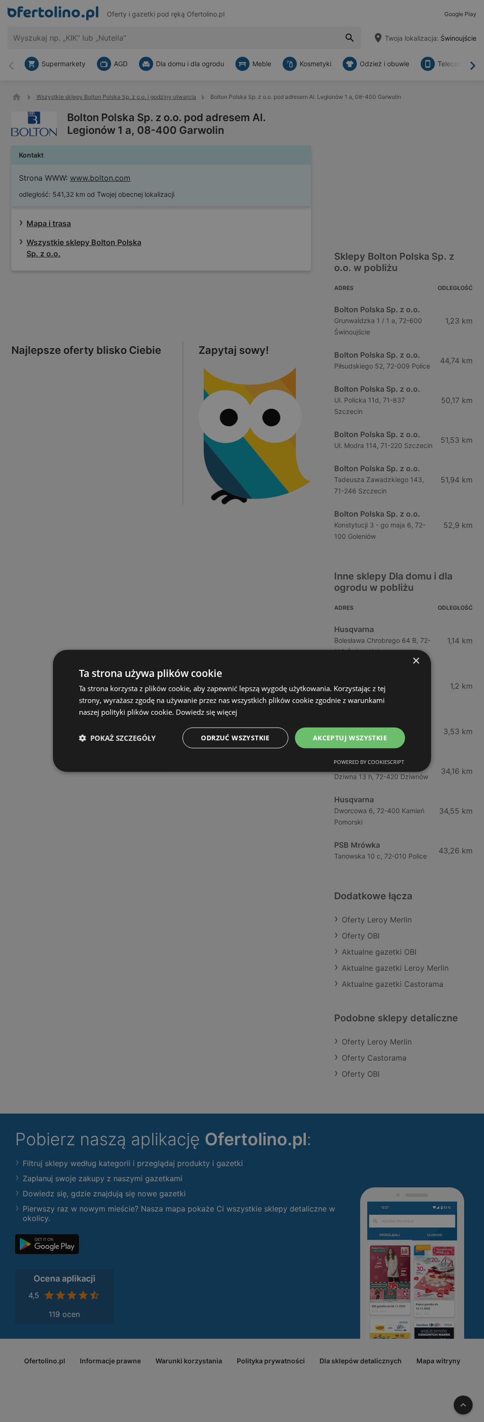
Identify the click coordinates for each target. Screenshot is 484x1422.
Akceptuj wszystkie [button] (350, 737)
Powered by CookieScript (369, 761)
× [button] (415, 661)
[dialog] (242, 711)
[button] (117, 738)
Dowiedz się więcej (206, 712)
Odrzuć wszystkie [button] (235, 737)
